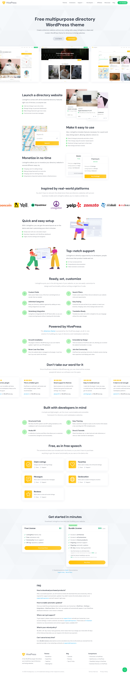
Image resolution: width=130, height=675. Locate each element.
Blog (114, 2)
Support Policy (61, 572)
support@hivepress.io (43, 598)
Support (80, 2)
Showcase (107, 2)
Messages (38, 476)
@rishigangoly (87, 394)
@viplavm (26, 394)
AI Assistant (88, 620)
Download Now (43, 548)
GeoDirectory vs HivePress (96, 659)
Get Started (122, 2)
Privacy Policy (104, 671)
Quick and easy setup (38, 221)
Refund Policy (69, 572)
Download (71, 39)
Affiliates (99, 2)
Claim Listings (40, 462)
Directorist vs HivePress (96, 656)
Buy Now (87, 562)
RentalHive (48, 656)
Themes (65, 2)
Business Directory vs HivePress (98, 664)
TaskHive (47, 661)
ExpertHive (48, 659)
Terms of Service (93, 671)
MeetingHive (48, 664)
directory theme (49, 331)
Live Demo (58, 39)
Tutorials (69, 656)
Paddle (66, 570)
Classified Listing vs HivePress (97, 661)
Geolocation (83, 476)
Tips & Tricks (70, 661)
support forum (67, 618)
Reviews (37, 491)
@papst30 (57, 394)
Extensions (72, 2)
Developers (90, 2)
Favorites (82, 462)
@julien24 (116, 394)
